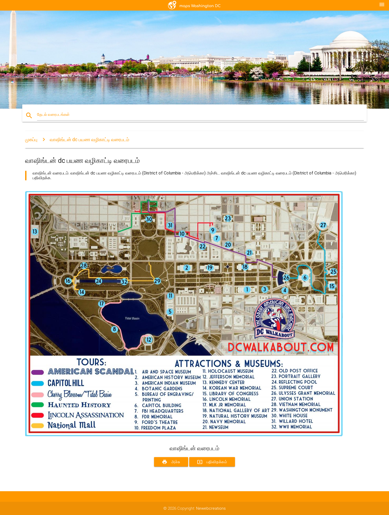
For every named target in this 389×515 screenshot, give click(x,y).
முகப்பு (31, 139)
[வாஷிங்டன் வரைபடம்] (184, 435)
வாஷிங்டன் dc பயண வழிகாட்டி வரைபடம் (89, 139)
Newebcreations (211, 508)
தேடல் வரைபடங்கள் (53, 114)
